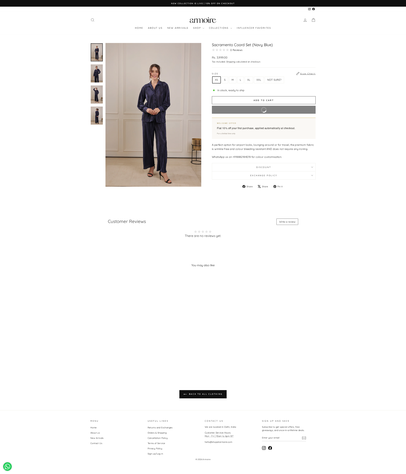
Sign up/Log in (155, 453)
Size (264, 73)
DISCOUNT (263, 167)
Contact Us (96, 443)
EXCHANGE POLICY (263, 175)
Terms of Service (156, 443)
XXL (258, 79)
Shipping (230, 61)
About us (155, 27)
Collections (219, 27)
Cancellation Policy (158, 438)
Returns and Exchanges (160, 427)
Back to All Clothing (205, 394)
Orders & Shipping (157, 432)
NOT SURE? (274, 79)
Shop (197, 27)
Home (139, 27)
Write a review (287, 221)
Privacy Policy (155, 448)
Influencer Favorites (254, 27)
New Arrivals (178, 27)
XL (248, 79)
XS (216, 79)
